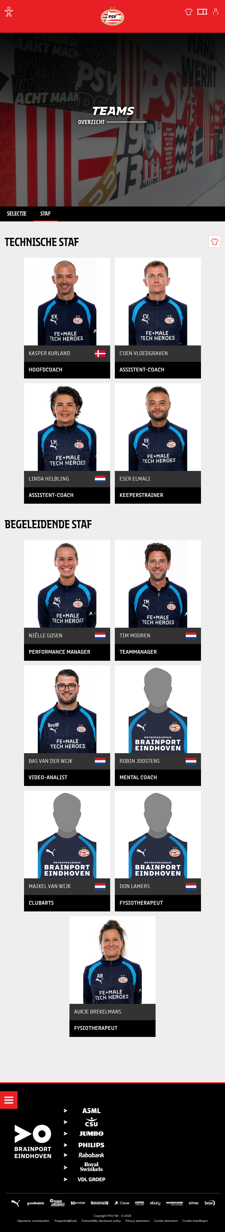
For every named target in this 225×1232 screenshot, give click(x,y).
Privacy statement (137, 1220)
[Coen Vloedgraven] (158, 301)
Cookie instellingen (195, 1220)
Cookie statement (166, 1220)
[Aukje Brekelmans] (112, 960)
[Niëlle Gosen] (67, 584)
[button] (9, 1100)
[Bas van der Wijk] (67, 709)
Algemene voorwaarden (33, 1220)
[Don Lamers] (158, 834)
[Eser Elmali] (158, 427)
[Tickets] (202, 12)
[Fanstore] (189, 12)
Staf (45, 213)
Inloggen (215, 12)
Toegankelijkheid (65, 1220)
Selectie (16, 213)
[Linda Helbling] (67, 427)
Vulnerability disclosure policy (101, 1220)
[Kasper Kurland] (67, 301)
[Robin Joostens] (158, 709)
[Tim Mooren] (158, 584)
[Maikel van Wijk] (67, 834)
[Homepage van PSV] (112, 15)
